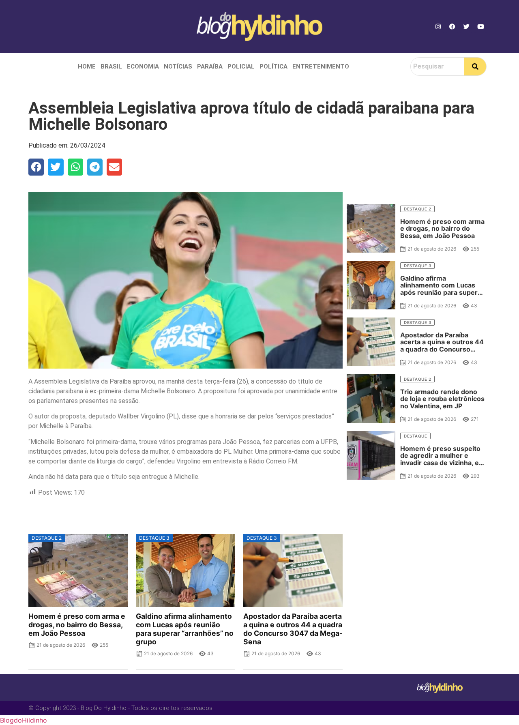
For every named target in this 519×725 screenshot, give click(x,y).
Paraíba (210, 66)
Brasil (111, 66)
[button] (36, 167)
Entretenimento (320, 66)
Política (273, 66)
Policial (241, 66)
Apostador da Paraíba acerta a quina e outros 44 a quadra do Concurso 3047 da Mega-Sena (293, 629)
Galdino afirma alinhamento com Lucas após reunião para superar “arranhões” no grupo (185, 629)
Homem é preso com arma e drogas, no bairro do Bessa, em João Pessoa (76, 624)
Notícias (178, 66)
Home (87, 66)
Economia (143, 66)
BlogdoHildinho (23, 720)
